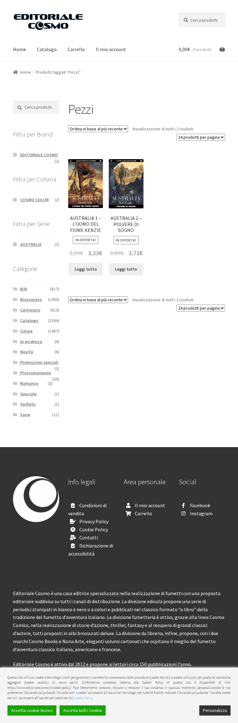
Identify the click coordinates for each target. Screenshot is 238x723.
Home (19, 49)
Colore (26, 331)
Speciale (28, 394)
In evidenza (31, 341)
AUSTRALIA (31, 244)
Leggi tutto (86, 269)
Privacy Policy (93, 521)
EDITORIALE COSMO (39, 155)
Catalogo (47, 49)
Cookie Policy (93, 529)
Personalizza (215, 710)
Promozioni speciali (39, 362)
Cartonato (30, 310)
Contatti (88, 537)
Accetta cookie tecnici (32, 710)
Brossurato (31, 299)
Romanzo (29, 383)
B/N (23, 289)
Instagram (201, 513)
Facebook (200, 505)
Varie (25, 414)
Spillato (28, 404)
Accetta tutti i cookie (82, 710)
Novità (26, 352)
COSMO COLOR (34, 200)
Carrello (76, 49)
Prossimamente (35, 373)
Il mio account (111, 49)
